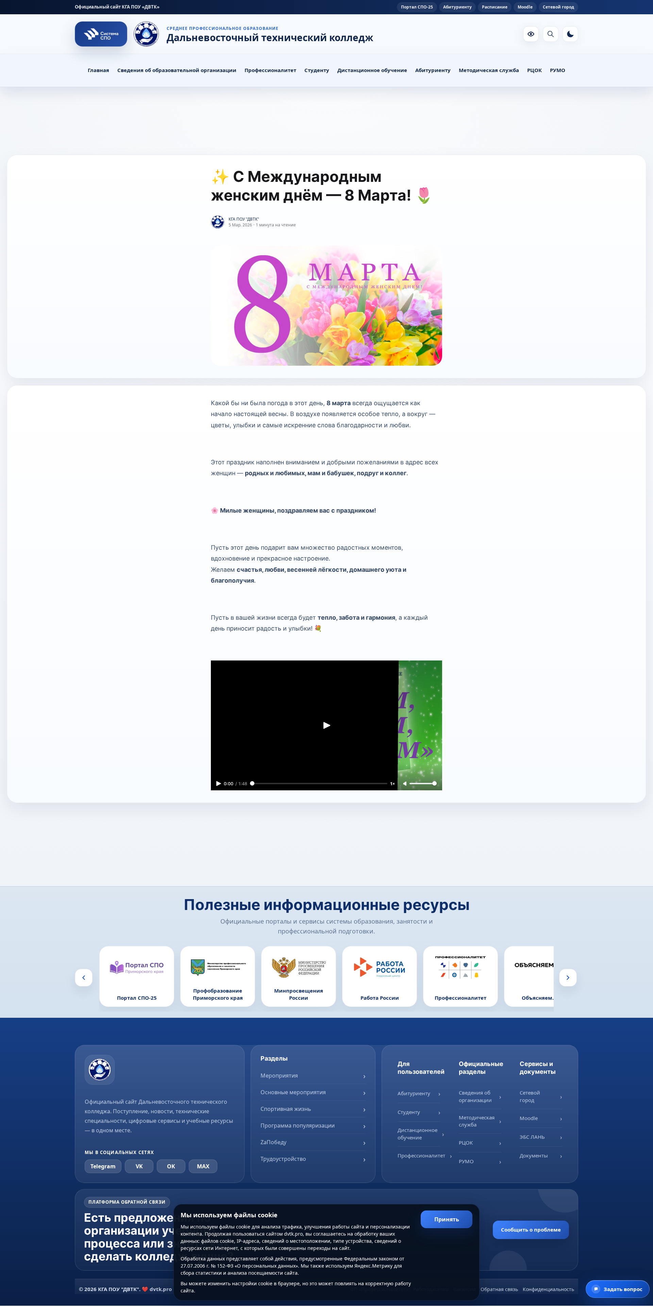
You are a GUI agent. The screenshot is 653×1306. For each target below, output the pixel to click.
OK (171, 1166)
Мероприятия (279, 1075)
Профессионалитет (270, 70)
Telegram (103, 1166)
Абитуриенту (457, 7)
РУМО (557, 70)
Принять (446, 1219)
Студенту (316, 70)
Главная (98, 70)
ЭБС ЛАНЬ (532, 1136)
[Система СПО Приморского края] (101, 34)
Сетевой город (558, 7)
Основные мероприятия (293, 1092)
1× (392, 783)
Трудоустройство (283, 1158)
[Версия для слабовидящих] (531, 34)
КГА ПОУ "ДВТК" (244, 219)
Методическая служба (489, 70)
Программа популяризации (298, 1125)
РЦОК (534, 70)
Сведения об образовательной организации (176, 70)
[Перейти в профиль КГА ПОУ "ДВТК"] (217, 222)
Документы (534, 1155)
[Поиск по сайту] (550, 34)
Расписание (494, 7)
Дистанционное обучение (372, 70)
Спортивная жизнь (286, 1108)
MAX (203, 1166)
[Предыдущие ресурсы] (84, 977)
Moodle (525, 7)
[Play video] (326, 725)
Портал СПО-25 (417, 7)
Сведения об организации (475, 1096)
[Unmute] (405, 784)
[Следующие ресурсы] (568, 977)
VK (139, 1166)
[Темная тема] (570, 34)
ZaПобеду (273, 1142)
